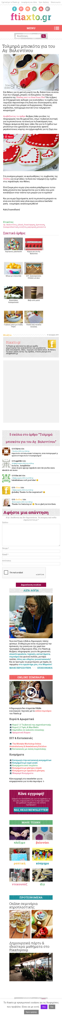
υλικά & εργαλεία (17, 654)
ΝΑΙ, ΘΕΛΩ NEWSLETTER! (31, 810)
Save (10, 136)
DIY (42, 884)
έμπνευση (40, 224)
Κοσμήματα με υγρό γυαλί (25, 763)
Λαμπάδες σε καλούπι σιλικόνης (28, 730)
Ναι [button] (44, 1006)
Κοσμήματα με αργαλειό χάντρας (28, 770)
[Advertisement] (31, 391)
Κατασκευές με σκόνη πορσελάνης (29, 749)
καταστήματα (43, 654)
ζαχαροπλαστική (10, 227)
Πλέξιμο (19, 842)
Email (5, 554)
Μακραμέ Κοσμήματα (22, 773)
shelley (18, 499)
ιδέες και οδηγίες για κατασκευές (33, 659)
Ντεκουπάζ (19, 884)
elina (17, 487)
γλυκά (20, 224)
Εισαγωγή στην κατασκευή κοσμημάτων (31, 760)
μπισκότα (41, 227)
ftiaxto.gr (13, 342)
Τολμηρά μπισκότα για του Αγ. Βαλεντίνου (28, 48)
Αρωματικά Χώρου (21, 732)
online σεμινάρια (43, 711)
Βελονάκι (42, 842)
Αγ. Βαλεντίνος (10, 224)
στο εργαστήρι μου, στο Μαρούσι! (35, 664)
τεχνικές (31, 654)
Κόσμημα (42, 863)
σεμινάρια (14, 657)
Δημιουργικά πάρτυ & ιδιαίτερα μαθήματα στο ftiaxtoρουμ (29, 946)
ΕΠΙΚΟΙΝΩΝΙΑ (45, 668)
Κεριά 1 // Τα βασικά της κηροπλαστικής (31, 725)
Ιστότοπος (6, 560)
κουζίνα (23, 227)
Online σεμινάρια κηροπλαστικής (23, 905)
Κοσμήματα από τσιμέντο (25, 765)
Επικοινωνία (55, 2)
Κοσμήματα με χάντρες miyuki (27, 768)
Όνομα (5, 548)
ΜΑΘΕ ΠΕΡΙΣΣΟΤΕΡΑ (20, 667)
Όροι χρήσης (31, 1012)
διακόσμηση (29, 224)
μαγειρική (31, 227)
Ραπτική (19, 863)
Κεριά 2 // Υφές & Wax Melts (25, 727)
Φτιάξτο (7, 335)
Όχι (51, 1006)
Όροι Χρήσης (44, 2)
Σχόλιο (5, 522)
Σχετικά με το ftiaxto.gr (10, 2)
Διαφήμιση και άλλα (29, 2)
